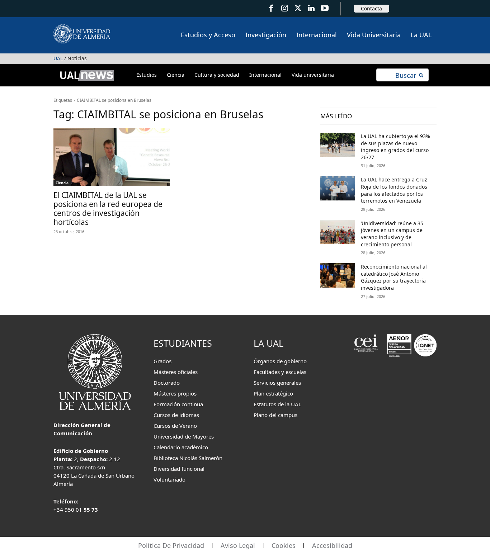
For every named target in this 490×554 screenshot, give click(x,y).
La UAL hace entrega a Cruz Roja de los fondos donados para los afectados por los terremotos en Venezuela (394, 190)
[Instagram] (284, 8)
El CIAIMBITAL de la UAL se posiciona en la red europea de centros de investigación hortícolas (107, 208)
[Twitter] (298, 8)
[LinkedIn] (311, 8)
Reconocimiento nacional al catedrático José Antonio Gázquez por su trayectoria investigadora (394, 277)
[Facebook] (271, 8)
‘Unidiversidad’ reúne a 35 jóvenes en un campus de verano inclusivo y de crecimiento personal (392, 234)
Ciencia (62, 182)
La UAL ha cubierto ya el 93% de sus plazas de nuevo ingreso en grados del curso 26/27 (395, 147)
